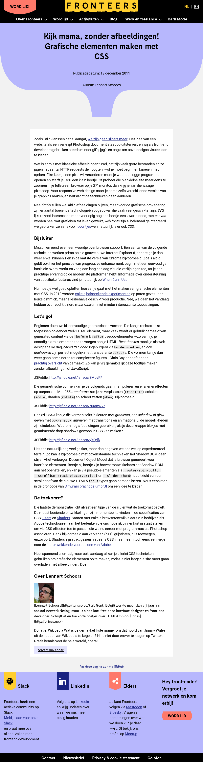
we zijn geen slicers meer (107, 139)
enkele (80, 294)
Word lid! (20, 6)
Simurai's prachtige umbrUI (86, 486)
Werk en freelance (141, 18)
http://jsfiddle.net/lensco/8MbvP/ (75, 377)
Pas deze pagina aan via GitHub (101, 666)
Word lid (60, 18)
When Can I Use (114, 279)
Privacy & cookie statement (116, 757)
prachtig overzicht (48, 363)
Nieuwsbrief (73, 757)
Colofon (154, 757)
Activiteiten (89, 18)
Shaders (63, 518)
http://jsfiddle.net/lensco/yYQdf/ (74, 440)
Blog (113, 18)
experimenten (119, 294)
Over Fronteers (29, 18)
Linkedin (82, 702)
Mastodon (134, 707)
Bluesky (115, 712)
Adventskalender (51, 650)
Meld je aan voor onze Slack (21, 720)
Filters (46, 518)
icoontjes (84, 226)
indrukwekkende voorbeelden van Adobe (79, 545)
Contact (48, 757)
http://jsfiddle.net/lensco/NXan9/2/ (77, 406)
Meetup (131, 734)
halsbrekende (97, 294)
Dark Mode (177, 18)
